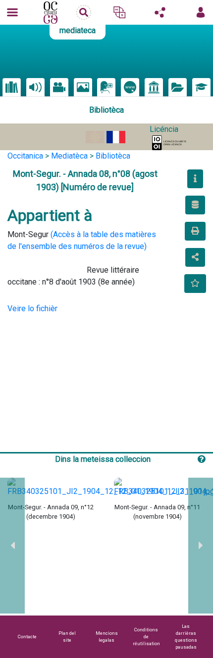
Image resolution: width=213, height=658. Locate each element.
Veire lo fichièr (32, 308)
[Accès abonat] (201, 12)
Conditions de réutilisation (146, 636)
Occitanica (25, 156)
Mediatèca (69, 156)
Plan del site (67, 636)
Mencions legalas (107, 636)
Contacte (27, 636)
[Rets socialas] (160, 12)
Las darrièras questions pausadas (186, 636)
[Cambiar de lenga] (119, 12)
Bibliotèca (113, 156)
